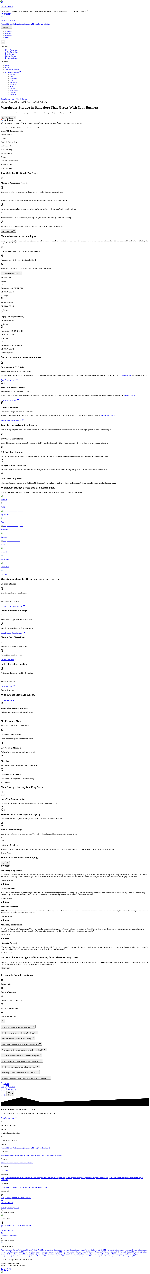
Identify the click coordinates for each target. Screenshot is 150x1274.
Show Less (5, 1024)
